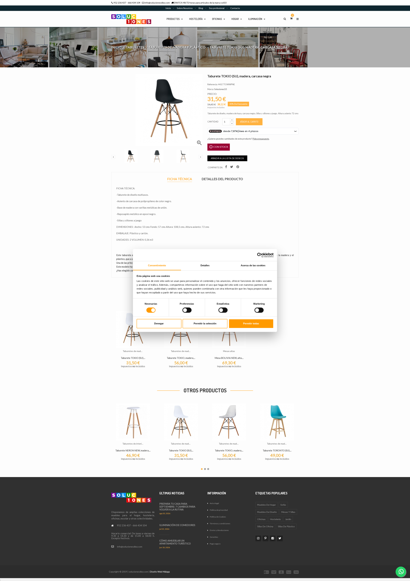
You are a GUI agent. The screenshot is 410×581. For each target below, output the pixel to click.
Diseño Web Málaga (160, 571)
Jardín (288, 519)
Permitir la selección (205, 323)
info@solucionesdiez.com (157, 2)
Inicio (168, 8)
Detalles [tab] (205, 265)
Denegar (159, 323)
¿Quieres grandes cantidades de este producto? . (238, 138)
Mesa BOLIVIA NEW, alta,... (229, 357)
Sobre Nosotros (185, 8)
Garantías (214, 537)
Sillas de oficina (265, 526)
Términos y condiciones (220, 523)
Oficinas (261, 519)
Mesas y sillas (288, 512)
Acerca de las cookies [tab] (253, 265)
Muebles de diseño (267, 512)
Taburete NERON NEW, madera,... (133, 450)
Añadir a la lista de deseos (227, 158)
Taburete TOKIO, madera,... (181, 357)
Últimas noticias (171, 493)
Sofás (283, 504)
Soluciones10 (220, 89)
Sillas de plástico (286, 526)
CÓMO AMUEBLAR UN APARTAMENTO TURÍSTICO (175, 542)
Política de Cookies (218, 517)
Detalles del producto (222, 179)
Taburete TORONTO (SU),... (277, 450)
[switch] (187, 310)
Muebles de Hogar (266, 504)
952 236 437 (120, 2)
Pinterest (238, 167)
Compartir (226, 167)
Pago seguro (215, 544)
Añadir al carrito (249, 121)
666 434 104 (134, 2)
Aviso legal (214, 503)
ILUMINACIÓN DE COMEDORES (177, 525)
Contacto (235, 8)
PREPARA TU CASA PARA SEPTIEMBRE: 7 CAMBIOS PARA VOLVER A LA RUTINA (177, 506)
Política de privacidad (219, 510)
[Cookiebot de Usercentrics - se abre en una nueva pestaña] (260, 255)
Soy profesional (216, 8)
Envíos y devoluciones (219, 530)
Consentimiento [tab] (157, 265)
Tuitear (232, 167)
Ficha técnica (179, 179)
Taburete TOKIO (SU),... (133, 357)
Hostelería (275, 519)
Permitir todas (251, 323)
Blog (201, 8)
